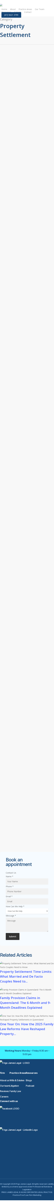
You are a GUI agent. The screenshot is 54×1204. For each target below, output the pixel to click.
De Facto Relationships (25, 842)
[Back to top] (27, 1202)
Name (9, 876)
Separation (22, 370)
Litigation (14, 1085)
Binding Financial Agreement (28, 365)
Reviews (4, 1091)
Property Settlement (32, 98)
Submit (12, 936)
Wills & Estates (17, 1080)
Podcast (30, 1085)
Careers (4, 1096)
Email (9, 896)
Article (17, 69)
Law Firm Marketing (33, 1195)
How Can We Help (15, 906)
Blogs (29, 1080)
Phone (10, 886)
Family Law (27, 69)
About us (4, 1080)
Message (11, 915)
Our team (5, 1085)
